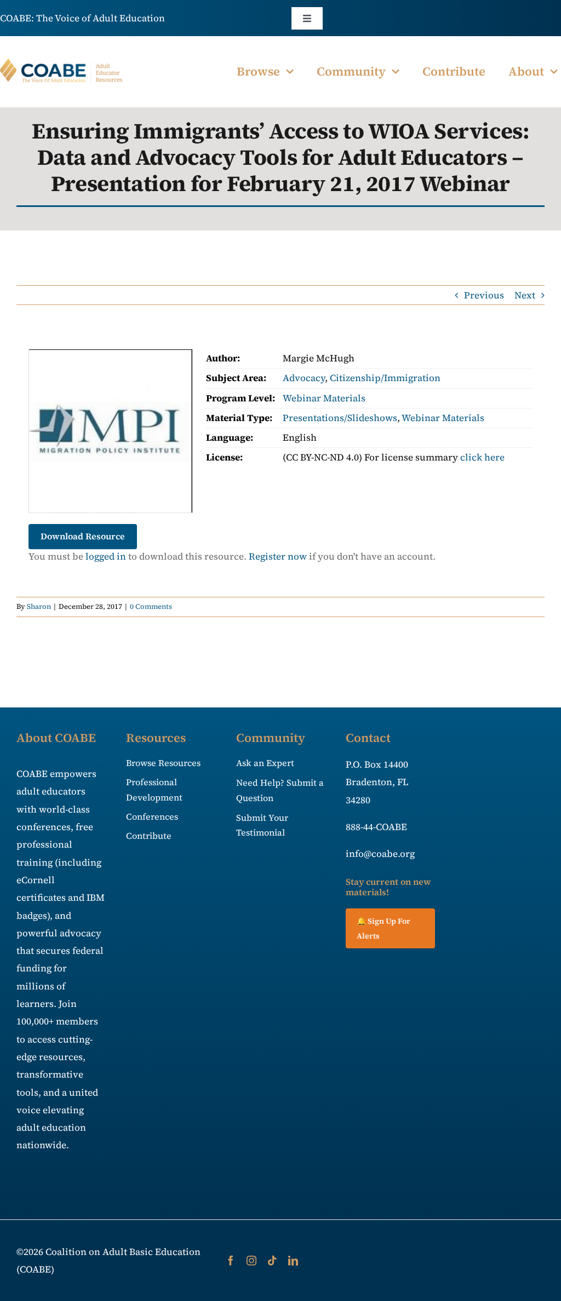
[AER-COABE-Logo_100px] (61, 63)
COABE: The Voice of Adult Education (82, 18)
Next (524, 295)
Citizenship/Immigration (385, 377)
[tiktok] (272, 1260)
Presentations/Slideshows (340, 417)
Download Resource (83, 536)
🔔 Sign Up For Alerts (383, 928)
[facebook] (231, 1260)
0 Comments (151, 606)
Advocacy (304, 377)
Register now (278, 556)
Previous (484, 295)
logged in (105, 556)
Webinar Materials (324, 398)
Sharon (39, 606)
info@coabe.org (380, 853)
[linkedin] (293, 1260)
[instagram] (251, 1260)
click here (482, 457)
